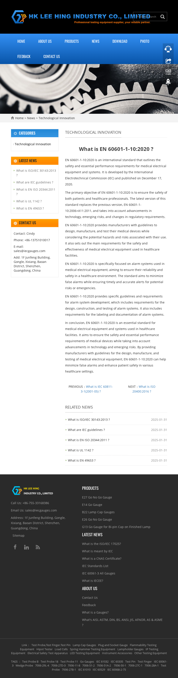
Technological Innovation (56, 118)
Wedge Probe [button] (24, 665)
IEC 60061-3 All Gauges (98, 573)
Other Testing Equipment (150, 653)
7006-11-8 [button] (74, 665)
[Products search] (163, 17)
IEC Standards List (95, 566)
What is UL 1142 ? (80, 450)
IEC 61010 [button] (84, 669)
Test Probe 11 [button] (69, 661)
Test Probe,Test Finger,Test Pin (51, 645)
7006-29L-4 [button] (42, 665)
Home (21, 41)
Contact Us (51, 56)
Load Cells (61, 649)
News (95, 41)
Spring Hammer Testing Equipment (92, 649)
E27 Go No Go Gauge (97, 497)
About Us (45, 41)
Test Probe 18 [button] (49, 661)
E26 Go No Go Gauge (97, 519)
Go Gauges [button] (87, 661)
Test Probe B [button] (30, 661)
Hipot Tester (44, 649)
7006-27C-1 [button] (135, 665)
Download (119, 41)
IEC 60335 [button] (117, 661)
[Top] (168, 83)
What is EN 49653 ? (82, 460)
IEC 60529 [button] (99, 669)
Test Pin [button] (130, 661)
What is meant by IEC (97, 551)
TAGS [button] (14, 661)
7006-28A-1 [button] (152, 665)
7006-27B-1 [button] (69, 669)
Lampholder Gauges (130, 649)
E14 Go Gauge (92, 505)
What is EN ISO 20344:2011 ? (88, 440)
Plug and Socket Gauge (113, 645)
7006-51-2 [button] (88, 665)
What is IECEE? (92, 581)
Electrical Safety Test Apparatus (48, 653)
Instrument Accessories (117, 653)
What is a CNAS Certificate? (101, 558)
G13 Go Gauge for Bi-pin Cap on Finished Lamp (116, 527)
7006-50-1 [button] (119, 665)
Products (72, 41)
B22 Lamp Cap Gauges (98, 512)
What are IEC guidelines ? (86, 430)
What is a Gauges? (95, 612)
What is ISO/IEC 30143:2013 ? (89, 419)
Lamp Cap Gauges (84, 645)
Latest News (92, 534)
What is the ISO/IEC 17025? (101, 544)
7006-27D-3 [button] (58, 665)
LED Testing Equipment (85, 653)
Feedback (23, 56)
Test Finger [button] (145, 661)
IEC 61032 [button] (102, 661)
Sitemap (19, 535)
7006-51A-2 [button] (104, 665)
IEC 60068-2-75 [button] (116, 669)
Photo (144, 41)
